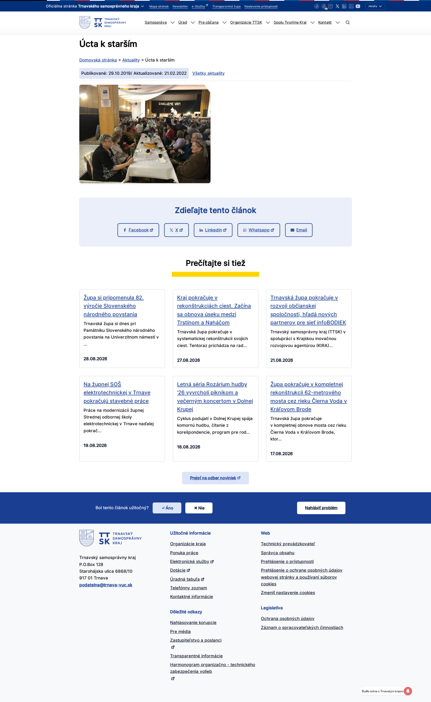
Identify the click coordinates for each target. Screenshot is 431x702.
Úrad (182, 22)
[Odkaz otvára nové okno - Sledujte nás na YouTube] (357, 6)
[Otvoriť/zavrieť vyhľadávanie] (347, 22)
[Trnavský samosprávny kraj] (102, 22)
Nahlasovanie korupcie (193, 622)
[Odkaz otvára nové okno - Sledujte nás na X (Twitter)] (337, 6)
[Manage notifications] (408, 691)
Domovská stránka (98, 60)
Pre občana (208, 22)
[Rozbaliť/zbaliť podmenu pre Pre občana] (224, 22)
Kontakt (325, 22)
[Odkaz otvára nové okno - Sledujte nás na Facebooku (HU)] (323, 6)
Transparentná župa (226, 6)
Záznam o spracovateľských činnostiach (302, 627)
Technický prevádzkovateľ (288, 543)
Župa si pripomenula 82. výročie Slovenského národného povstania (114, 305)
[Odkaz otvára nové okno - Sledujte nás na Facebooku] (316, 6)
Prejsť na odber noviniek (213, 477)
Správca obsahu (277, 552)
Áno (169, 507)
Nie (201, 507)
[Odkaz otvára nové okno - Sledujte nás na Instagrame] (330, 6)
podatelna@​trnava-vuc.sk (105, 584)
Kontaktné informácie (191, 596)
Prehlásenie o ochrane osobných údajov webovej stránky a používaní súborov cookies (301, 577)
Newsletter (180, 6)
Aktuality (131, 60)
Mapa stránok (159, 6)
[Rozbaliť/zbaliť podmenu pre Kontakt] (337, 22)
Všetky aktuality (208, 73)
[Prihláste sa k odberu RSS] (351, 6)
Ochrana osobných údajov (288, 618)
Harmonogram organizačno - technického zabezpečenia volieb (212, 668)
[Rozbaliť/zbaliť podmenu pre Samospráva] (172, 22)
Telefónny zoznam (188, 587)
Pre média (180, 631)
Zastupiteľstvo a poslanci (195, 640)
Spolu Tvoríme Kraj (290, 22)
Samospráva (156, 22)
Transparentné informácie (196, 655)
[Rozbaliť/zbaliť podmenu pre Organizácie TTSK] (267, 22)
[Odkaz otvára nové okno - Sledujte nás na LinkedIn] (344, 6)
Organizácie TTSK (246, 22)
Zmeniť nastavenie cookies (288, 592)
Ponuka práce (184, 552)
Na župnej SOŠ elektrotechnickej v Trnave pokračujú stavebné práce (117, 392)
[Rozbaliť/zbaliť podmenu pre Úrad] (192, 22)
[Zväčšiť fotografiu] (145, 181)
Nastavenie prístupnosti (261, 6)
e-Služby (198, 6)
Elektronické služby (189, 561)
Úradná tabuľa (185, 579)
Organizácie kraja (188, 543)
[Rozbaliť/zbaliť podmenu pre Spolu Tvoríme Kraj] (312, 22)
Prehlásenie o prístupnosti (287, 561)
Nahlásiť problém (321, 507)
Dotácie (178, 570)
